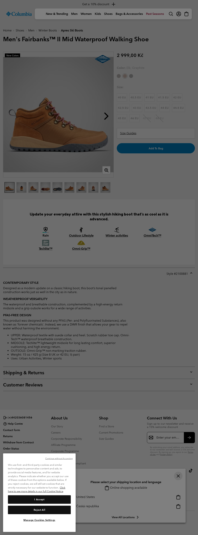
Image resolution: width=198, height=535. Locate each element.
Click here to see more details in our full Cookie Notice (36, 489)
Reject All (39, 509)
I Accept (39, 499)
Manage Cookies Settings (39, 520)
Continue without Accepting (59, 458)
